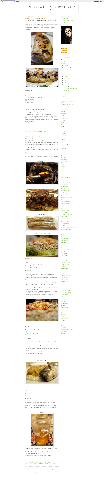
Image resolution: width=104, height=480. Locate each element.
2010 (64, 61)
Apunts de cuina (64, 186)
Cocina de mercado (65, 210)
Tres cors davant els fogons (67, 329)
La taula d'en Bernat (65, 283)
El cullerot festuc (64, 238)
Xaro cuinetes (64, 333)
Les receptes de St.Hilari (66, 292)
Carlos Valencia (64, 205)
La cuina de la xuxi (65, 270)
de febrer (66, 84)
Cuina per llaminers (65, 218)
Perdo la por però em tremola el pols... (52, 8)
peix (48, 131)
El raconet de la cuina (65, 246)
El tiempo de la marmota (66, 247)
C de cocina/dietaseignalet (67, 201)
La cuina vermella (65, 273)
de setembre (66, 72)
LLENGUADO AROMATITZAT (35, 18)
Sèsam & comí (64, 324)
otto (62, 168)
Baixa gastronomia (65, 190)
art (61, 117)
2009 (64, 64)
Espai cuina (63, 251)
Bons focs (63, 199)
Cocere (62, 208)
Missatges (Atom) (35, 472)
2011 (64, 59)
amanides (41, 463)
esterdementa (64, 159)
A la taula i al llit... (65, 181)
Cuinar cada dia (64, 220)
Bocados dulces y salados (66, 197)
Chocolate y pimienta (65, 207)
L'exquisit (63, 259)
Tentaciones (63, 327)
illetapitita (66, 18)
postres (62, 143)
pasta (62, 139)
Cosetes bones (64, 216)
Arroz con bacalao (65, 188)
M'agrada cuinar (64, 294)
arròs (62, 115)
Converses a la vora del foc (67, 214)
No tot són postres (65, 305)
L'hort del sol (64, 260)
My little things (64, 303)
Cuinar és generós (65, 223)
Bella (62, 155)
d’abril (65, 80)
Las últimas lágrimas (65, 164)
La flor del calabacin (65, 275)
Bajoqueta (63, 192)
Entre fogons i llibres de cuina (67, 249)
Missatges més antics (53, 469)
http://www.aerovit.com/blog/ (67, 104)
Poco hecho (63, 320)
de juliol (66, 74)
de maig (66, 78)
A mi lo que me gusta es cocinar (68, 182)
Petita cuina (63, 314)
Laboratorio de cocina (66, 288)
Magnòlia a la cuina (65, 296)
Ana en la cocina (64, 184)
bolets (62, 120)
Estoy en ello (64, 253)
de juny (66, 76)
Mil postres (63, 301)
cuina (40, 131)
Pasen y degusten (64, 312)
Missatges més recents (30, 469)
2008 (64, 94)
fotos (44, 131)
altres (62, 111)
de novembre (67, 67)
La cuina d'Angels (65, 264)
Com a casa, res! (64, 212)
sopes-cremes (64, 144)
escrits (62, 132)
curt (62, 126)
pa (61, 137)
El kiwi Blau (63, 242)
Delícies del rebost (65, 233)
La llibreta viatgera (65, 277)
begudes (63, 119)
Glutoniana (63, 257)
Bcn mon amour (64, 195)
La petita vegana (64, 281)
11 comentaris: (48, 462)
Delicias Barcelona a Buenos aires (68, 227)
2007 (64, 96)
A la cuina (63, 179)
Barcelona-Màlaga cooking (67, 194)
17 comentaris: (48, 130)
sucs (62, 146)
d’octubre (66, 70)
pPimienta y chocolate (66, 322)
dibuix (62, 128)
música (62, 135)
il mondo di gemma (65, 161)
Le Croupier (63, 166)
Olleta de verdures (65, 309)
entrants (62, 130)
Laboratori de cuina (65, 286)
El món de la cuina (65, 244)
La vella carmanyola (65, 285)
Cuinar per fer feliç (65, 221)
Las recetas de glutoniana (66, 290)
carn (62, 122)
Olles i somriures (64, 307)
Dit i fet (62, 234)
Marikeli (63, 299)
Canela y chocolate (65, 203)
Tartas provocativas (65, 326)
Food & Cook (64, 255)
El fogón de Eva (64, 240)
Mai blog (63, 298)
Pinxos (62, 316)
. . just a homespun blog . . (66, 177)
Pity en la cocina (64, 318)
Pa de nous (63, 311)
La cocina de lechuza (65, 262)
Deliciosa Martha (64, 231)
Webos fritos (63, 331)
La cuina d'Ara (64, 266)
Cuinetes (63, 225)
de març (66, 82)
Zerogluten (63, 335)
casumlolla (63, 157)
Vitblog (62, 170)
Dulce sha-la (63, 236)
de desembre (67, 65)
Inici (42, 469)
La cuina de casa (64, 268)
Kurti (62, 163)
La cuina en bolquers (65, 272)
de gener (66, 87)
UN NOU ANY (29, 139)
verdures (63, 148)
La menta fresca (64, 279)
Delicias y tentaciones (66, 229)
